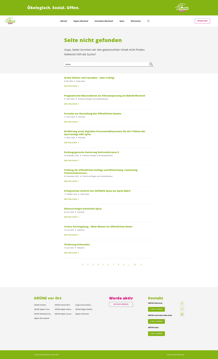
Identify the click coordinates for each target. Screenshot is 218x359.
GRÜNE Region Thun (42, 309)
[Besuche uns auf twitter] (182, 309)
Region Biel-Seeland (41, 318)
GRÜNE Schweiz (40, 305)
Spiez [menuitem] (122, 21)
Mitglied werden (121, 304)
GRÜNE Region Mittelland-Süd (84, 309)
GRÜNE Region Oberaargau (64, 309)
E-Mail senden (156, 321)
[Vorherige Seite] (77, 264)
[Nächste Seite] (141, 264)
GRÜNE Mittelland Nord (43, 314)
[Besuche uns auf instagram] (182, 314)
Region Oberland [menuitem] (80, 21)
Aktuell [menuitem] (63, 21)
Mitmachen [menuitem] (136, 21)
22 (135, 264)
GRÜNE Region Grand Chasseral (64, 314)
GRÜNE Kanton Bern (62, 305)
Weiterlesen (70, 86)
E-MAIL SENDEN (156, 309)
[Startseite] (182, 7)
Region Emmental (82, 314)
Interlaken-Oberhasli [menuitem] (104, 21)
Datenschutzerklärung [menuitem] (175, 355)
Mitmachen (202, 21)
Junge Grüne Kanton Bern (84, 305)
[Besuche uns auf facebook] (182, 303)
